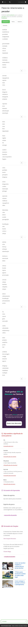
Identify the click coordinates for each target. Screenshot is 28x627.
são (11, 544)
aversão (4, 75)
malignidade (5, 36)
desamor (4, 108)
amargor (4, 145)
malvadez (4, 60)
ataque (4, 289)
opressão (4, 196)
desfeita (4, 284)
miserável (7, 535)
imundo (13, 452)
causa (8, 471)
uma (13, 544)
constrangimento (8, 509)
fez (10, 531)
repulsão (4, 104)
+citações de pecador (9, 556)
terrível (15, 471)
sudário (4, 150)
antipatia (4, 99)
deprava (15, 533)
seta (3, 226)
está (8, 452)
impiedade (5, 53)
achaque (4, 249)
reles (16, 442)
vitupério (4, 287)
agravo (4, 273)
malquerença (5, 330)
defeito (4, 242)
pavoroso (19, 471)
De (5, 482)
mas (5, 533)
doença (4, 247)
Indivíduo (6, 508)
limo (3, 129)
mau (10, 508)
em (8, 546)
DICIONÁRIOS (21, 2)
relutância (5, 94)
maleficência (5, 32)
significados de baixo (9, 484)
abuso (4, 215)
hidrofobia (5, 210)
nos (13, 546)
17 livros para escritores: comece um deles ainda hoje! (20, 574)
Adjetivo (20, 21)
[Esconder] (25, 70)
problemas (19, 509)
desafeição (5, 113)
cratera (4, 186)
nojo (3, 82)
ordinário (6, 444)
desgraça (4, 177)
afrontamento (6, 301)
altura (12, 482)
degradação (5, 131)
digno (9, 463)
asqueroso (18, 452)
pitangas (4, 191)
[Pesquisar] (10, 2)
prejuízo (4, 340)
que (17, 508)
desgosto (4, 92)
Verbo (13, 21)
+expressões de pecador (10, 515)
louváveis (18, 499)
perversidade (5, 43)
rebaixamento (6, 296)
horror (4, 89)
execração (5, 321)
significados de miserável (10, 465)
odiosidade (5, 328)
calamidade (5, 368)
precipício (5, 175)
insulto (4, 268)
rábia (3, 205)
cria (15, 509)
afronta (4, 280)
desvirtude (5, 258)
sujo (10, 452)
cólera (4, 333)
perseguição (5, 219)
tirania (4, 229)
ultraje (4, 233)
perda (3, 345)
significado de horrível (10, 475)
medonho (6, 473)
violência (4, 201)
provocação (5, 275)
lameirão (4, 154)
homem (14, 531)
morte (4, 172)
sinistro (4, 231)
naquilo (6, 548)
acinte (4, 303)
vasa (3, 126)
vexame (4, 198)
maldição (4, 373)
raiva (3, 85)
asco (3, 106)
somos (12, 548)
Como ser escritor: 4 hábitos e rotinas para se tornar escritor (20, 565)
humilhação (5, 224)
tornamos (16, 546)
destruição (5, 189)
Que (6, 442)
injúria (4, 270)
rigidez (4, 138)
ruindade (4, 46)
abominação (5, 111)
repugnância (5, 78)
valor (13, 442)
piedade (14, 463)
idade (16, 544)
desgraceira (5, 184)
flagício (4, 159)
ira (3, 312)
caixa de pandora (7, 157)
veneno (4, 67)
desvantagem (5, 354)
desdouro (4, 256)
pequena (8, 482)
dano (3, 338)
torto (3, 375)
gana (3, 319)
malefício (4, 342)
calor (3, 212)
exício (3, 182)
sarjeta (4, 140)
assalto (4, 217)
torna (20, 533)
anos (8, 544)
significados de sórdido (10, 456)
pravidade (5, 34)
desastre (4, 359)
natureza (7, 531)
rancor (4, 50)
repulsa (4, 80)
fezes (3, 136)
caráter (13, 508)
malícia (4, 65)
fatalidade (5, 370)
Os (4, 544)
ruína (3, 168)
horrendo (11, 473)
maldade (4, 29)
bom (21, 531)
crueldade (5, 39)
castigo (4, 356)
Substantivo (6, 21)
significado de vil (8, 446)
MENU (4, 2)
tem (8, 442)
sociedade (9, 533)
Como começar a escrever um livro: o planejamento (20, 582)
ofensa (4, 48)
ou (13, 509)
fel (3, 143)
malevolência (5, 62)
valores (10, 499)
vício (3, 244)
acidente (4, 352)
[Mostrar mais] (21, 70)
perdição (4, 170)
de (11, 463)
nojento (5, 454)
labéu (3, 261)
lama (3, 121)
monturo (4, 152)
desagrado (5, 97)
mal (3, 347)
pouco (10, 442)
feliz (18, 531)
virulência (5, 58)
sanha (4, 326)
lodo (3, 124)
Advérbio (5, 25)
